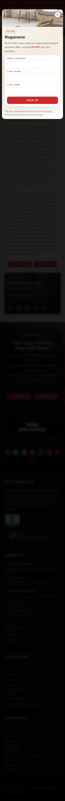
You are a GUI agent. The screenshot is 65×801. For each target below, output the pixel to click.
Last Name (13, 85)
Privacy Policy (11, 115)
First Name (14, 71)
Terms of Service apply (32, 115)
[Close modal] (57, 14)
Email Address (16, 58)
